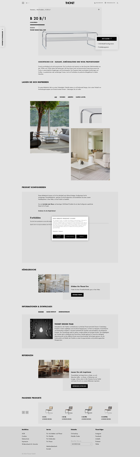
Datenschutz (55, 231)
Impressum (61, 231)
